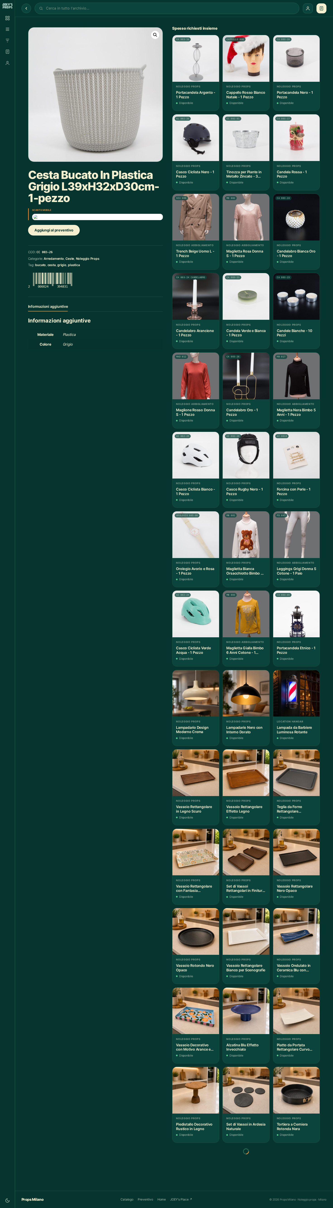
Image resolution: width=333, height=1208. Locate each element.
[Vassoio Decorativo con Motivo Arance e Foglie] (195, 1011)
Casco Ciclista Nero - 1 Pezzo (195, 174)
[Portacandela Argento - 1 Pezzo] (195, 58)
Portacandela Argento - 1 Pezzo (195, 94)
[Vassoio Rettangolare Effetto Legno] (246, 772)
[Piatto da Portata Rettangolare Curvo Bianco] (296, 1011)
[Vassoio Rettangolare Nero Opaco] (296, 852)
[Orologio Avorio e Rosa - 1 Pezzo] (195, 534)
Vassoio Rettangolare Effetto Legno (244, 809)
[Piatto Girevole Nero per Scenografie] (195, 1169)
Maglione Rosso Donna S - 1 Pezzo (195, 412)
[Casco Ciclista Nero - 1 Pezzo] (195, 137)
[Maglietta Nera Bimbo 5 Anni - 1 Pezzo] (296, 376)
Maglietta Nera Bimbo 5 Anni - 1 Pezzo (296, 412)
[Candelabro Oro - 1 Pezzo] (246, 376)
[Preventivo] (7, 52)
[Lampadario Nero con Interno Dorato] (246, 693)
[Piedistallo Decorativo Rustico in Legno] (195, 1090)
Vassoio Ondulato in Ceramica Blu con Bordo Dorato (294, 967)
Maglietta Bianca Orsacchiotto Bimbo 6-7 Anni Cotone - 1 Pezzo (245, 571)
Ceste (69, 258)
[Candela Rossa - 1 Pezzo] (296, 137)
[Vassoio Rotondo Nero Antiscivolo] (296, 1169)
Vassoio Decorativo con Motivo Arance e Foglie (193, 1047)
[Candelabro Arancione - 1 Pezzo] (195, 296)
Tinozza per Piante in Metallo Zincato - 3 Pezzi (243, 174)
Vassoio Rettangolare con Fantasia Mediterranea (194, 888)
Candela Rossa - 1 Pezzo (292, 174)
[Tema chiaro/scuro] (7, 1201)
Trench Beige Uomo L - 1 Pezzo (195, 253)
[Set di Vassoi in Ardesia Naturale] (246, 1090)
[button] (155, 35)
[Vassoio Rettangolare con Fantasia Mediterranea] (195, 852)
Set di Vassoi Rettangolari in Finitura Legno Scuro (245, 888)
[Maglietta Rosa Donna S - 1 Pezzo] (246, 217)
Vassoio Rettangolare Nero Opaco (295, 888)
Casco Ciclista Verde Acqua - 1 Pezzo (193, 650)
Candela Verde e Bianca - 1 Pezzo (246, 333)
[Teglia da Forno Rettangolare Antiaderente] (296, 772)
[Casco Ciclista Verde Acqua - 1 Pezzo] (195, 614)
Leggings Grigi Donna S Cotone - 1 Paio (296, 571)
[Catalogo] (7, 18)
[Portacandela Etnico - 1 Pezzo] (296, 614)
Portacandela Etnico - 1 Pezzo (296, 650)
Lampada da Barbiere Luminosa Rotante (294, 729)
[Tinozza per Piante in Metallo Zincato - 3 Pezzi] (246, 137)
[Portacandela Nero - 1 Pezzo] (296, 58)
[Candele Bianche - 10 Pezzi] (296, 296)
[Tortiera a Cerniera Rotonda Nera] (296, 1090)
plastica (74, 265)
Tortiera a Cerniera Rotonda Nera (292, 1126)
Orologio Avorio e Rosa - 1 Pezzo (195, 571)
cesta (52, 265)
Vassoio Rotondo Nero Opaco (195, 967)
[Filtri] (7, 41)
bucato (40, 265)
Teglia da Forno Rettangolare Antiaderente (289, 809)
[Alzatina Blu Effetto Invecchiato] (246, 1011)
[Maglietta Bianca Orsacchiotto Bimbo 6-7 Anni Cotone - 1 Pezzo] (246, 534)
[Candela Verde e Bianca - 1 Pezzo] (246, 296)
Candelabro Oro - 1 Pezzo (242, 412)
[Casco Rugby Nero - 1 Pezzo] (246, 455)
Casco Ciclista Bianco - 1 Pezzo (195, 491)
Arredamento (54, 258)
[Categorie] (7, 29)
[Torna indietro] (26, 8)
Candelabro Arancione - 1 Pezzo (195, 333)
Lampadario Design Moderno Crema (192, 729)
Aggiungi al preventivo (53, 230)
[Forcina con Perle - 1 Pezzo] (296, 455)
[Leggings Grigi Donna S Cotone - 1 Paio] (296, 534)
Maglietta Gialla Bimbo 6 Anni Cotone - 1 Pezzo (245, 650)
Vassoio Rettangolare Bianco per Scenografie (245, 967)
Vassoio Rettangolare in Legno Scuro (194, 809)
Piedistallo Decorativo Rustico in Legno (194, 1126)
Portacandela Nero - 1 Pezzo (295, 94)
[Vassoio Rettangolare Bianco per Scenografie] (246, 931)
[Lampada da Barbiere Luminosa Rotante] (296, 693)
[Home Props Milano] (7, 5)
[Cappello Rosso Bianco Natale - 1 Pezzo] (246, 58)
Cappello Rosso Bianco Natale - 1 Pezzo (245, 94)
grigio (61, 265)
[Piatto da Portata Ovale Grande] (246, 1169)
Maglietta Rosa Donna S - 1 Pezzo (244, 253)
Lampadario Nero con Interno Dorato (244, 729)
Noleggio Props (87, 258)
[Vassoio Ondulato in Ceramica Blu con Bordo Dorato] (296, 931)
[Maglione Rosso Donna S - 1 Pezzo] (195, 376)
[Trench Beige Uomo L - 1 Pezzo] (195, 217)
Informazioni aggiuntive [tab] (48, 306)
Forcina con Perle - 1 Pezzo (294, 491)
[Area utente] (7, 63)
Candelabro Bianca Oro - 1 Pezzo (296, 253)
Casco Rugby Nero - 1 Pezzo (244, 491)
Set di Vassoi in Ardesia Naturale (245, 1126)
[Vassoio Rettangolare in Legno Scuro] (195, 772)
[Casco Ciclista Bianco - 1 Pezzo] (195, 455)
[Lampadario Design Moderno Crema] (195, 693)
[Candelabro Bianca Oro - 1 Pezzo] (296, 217)
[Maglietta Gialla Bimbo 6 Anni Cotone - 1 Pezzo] (246, 614)
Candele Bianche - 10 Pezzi (294, 333)
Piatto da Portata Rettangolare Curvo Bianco (293, 1047)
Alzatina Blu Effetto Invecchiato (242, 1047)
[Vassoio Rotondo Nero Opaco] (195, 931)
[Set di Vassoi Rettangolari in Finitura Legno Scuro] (246, 852)
